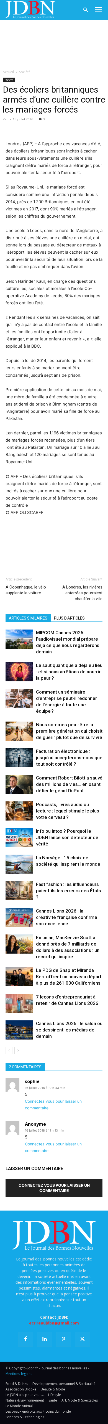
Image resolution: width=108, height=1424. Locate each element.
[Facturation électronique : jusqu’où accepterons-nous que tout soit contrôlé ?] (19, 757)
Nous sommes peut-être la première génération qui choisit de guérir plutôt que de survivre (69, 731)
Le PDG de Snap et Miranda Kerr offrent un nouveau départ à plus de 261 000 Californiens (68, 976)
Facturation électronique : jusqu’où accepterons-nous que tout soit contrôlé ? (69, 757)
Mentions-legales (19, 1374)
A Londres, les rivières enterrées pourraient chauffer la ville (82, 593)
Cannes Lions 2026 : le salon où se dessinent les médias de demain (69, 1030)
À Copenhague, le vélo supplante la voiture (26, 590)
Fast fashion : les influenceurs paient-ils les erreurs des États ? (68, 891)
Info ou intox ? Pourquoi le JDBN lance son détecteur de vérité (67, 837)
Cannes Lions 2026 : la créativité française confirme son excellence (66, 917)
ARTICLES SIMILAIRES (28, 618)
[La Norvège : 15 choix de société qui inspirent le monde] (19, 864)
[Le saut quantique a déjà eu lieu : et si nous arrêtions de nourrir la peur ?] (19, 671)
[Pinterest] (36, 127)
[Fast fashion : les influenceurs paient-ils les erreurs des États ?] (19, 890)
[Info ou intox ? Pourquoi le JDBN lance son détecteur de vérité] (19, 837)
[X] (23, 127)
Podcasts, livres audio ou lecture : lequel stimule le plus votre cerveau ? (67, 811)
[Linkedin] (62, 127)
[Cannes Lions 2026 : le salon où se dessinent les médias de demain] (19, 1030)
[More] (75, 127)
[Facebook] (11, 127)
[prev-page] (9, 1050)
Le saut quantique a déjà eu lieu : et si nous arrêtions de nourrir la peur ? (69, 672)
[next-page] (17, 1050)
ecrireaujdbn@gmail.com (54, 1323)
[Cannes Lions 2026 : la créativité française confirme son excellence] (19, 917)
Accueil (8, 72)
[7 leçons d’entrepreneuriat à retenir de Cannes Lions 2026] (19, 1003)
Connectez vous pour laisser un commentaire (54, 1188)
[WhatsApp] (49, 127)
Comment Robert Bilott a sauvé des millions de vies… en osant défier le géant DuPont (69, 784)
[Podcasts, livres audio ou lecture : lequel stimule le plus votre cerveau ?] (19, 811)
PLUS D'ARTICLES (69, 618)
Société (24, 72)
